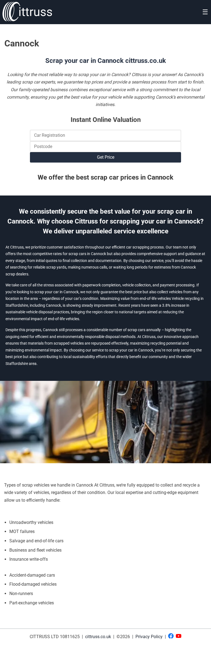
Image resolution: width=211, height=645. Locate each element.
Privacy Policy (149, 636)
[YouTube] (178, 637)
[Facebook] (171, 637)
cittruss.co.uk (98, 636)
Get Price (105, 157)
